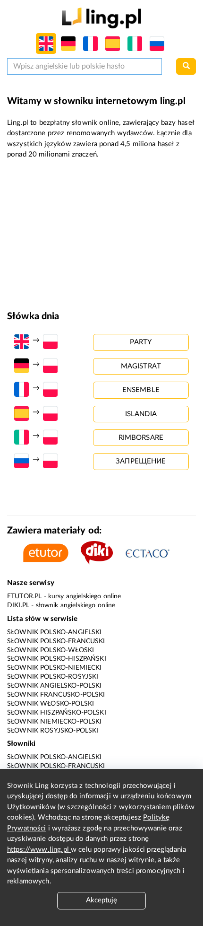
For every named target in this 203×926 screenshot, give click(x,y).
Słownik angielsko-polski (54, 685)
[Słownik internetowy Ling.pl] (101, 17)
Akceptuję (101, 900)
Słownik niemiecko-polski (54, 721)
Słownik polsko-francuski (56, 641)
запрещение (141, 461)
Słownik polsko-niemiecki (54, 667)
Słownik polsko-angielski (54, 632)
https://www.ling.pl (39, 849)
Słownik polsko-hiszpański (56, 658)
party (141, 342)
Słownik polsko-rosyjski (52, 676)
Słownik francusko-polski (56, 694)
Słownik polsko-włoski (50, 650)
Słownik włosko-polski (50, 703)
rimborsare (141, 437)
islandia (141, 414)
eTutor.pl (24, 596)
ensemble (141, 389)
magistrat (141, 366)
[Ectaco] (152, 552)
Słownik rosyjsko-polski (52, 730)
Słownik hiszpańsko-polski (56, 712)
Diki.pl (18, 605)
